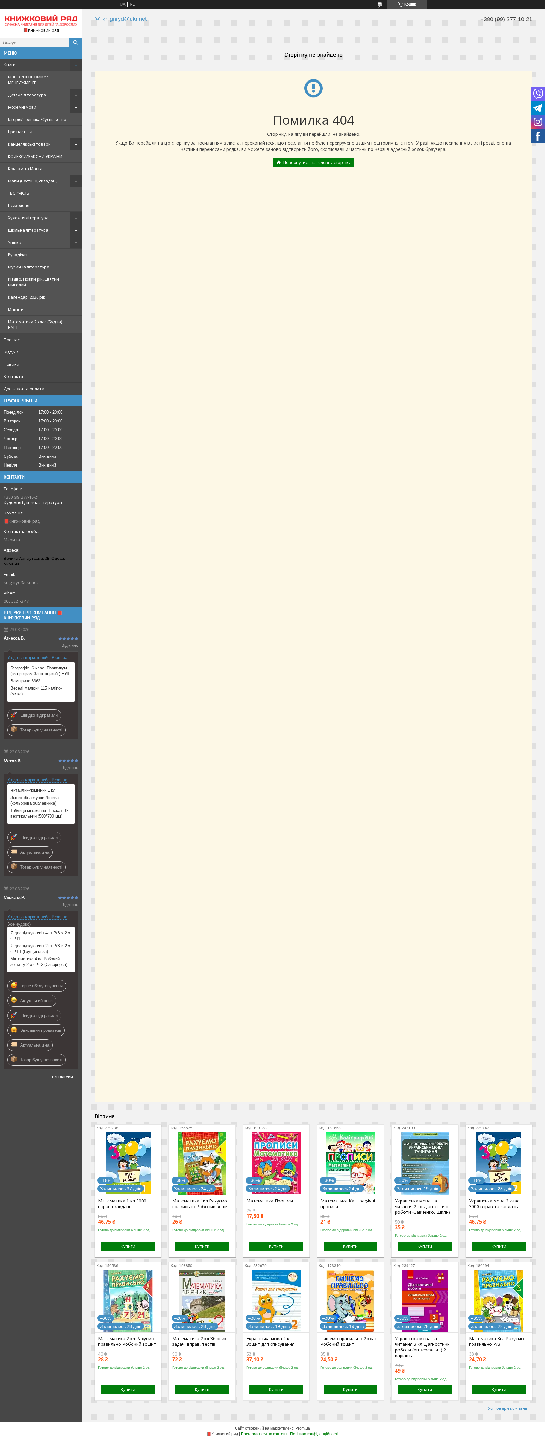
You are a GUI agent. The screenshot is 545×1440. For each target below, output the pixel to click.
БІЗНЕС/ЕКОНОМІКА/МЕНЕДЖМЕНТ (28, 79)
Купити (128, 1246)
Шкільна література (28, 230)
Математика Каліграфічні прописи (347, 1203)
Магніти (16, 309)
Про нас (12, 339)
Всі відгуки (62, 1077)
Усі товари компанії (507, 1408)
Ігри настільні (21, 132)
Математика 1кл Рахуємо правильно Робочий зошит (201, 1203)
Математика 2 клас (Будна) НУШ (35, 324)
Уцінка (14, 242)
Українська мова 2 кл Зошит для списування (270, 1341)
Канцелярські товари (29, 144)
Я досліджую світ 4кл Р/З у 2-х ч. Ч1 (40, 936)
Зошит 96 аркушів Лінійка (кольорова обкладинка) (34, 800)
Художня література (28, 218)
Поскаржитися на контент (264, 1434)
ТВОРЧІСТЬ (18, 193)
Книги (9, 64)
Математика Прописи (269, 1201)
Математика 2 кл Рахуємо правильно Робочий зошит (127, 1341)
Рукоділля (17, 254)
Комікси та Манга (25, 168)
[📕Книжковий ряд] (41, 20)
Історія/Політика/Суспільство (37, 119)
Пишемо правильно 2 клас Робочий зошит (348, 1341)
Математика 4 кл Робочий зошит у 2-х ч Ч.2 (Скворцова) (38, 961)
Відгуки (11, 352)
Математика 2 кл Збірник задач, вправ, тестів (199, 1341)
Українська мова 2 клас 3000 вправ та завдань (494, 1203)
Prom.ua (303, 1428)
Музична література (28, 267)
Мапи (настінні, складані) (32, 181)
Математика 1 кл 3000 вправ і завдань (122, 1203)
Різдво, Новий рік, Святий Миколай (33, 282)
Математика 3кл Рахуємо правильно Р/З (496, 1341)
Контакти (13, 376)
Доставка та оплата (24, 389)
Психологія (18, 205)
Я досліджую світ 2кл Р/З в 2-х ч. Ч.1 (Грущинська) (40, 949)
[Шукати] (75, 42)
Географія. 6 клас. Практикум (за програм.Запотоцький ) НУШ (40, 671)
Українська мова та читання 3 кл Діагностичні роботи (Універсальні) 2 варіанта (423, 1347)
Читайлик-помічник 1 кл (33, 790)
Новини (11, 364)
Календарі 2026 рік (26, 297)
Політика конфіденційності (314, 1434)
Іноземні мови (22, 107)
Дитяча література (27, 95)
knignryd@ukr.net (21, 582)
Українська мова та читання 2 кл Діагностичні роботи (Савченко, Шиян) (423, 1206)
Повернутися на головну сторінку (317, 162)
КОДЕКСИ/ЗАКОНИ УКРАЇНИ (35, 156)
